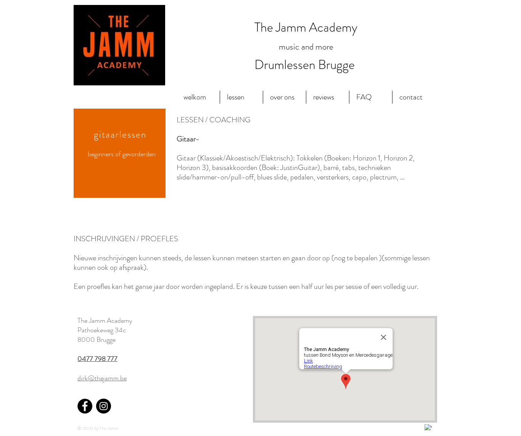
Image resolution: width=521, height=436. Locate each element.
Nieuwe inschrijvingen (105, 257)
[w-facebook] (428, 427)
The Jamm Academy (305, 27)
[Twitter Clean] (439, 424)
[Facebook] (84, 406)
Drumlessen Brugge (305, 64)
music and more (306, 46)
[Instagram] (103, 406)
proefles (99, 286)
